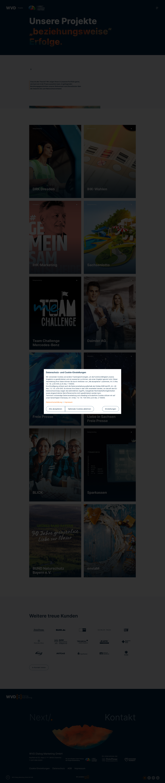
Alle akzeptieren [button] (55, 409)
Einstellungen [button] (110, 409)
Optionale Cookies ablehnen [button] (79, 409)
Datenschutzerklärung (54, 402)
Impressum (69, 402)
